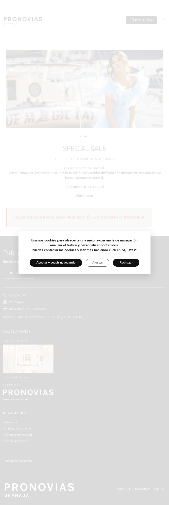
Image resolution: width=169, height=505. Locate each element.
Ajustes (97, 262)
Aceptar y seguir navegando (55, 262)
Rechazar (126, 262)
